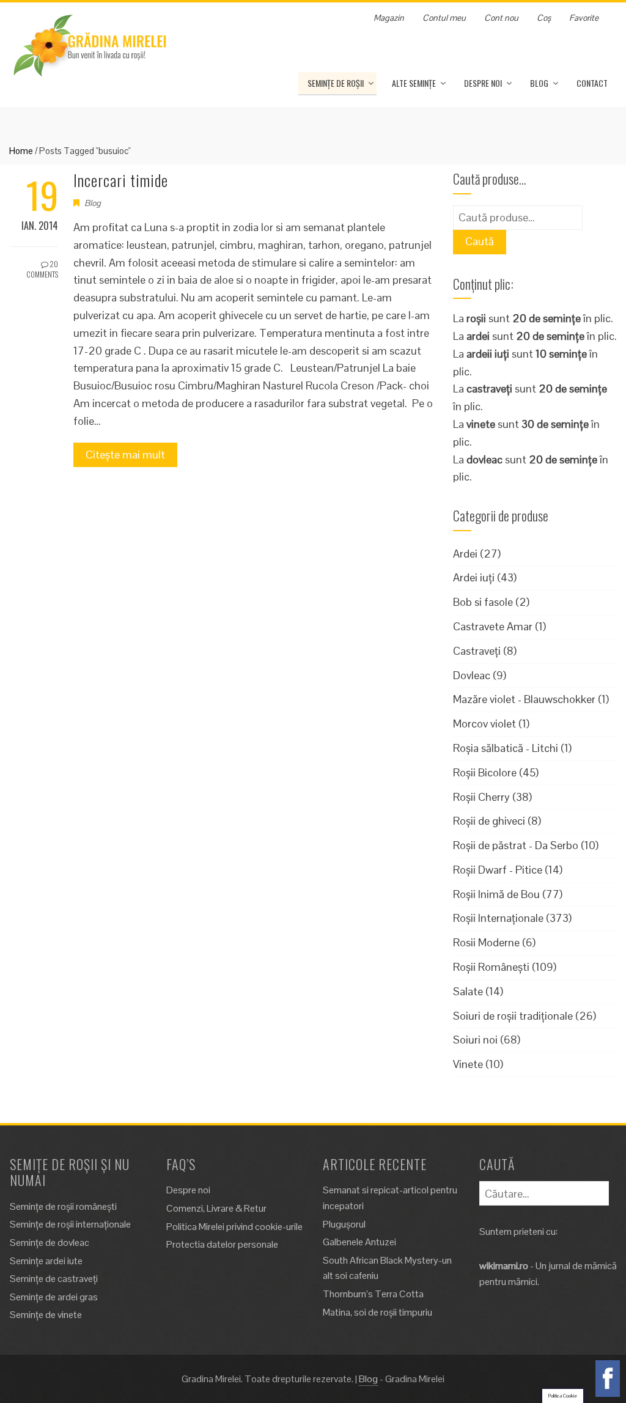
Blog (539, 82)
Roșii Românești (491, 967)
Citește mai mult (125, 454)
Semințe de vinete (46, 1314)
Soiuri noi (475, 1040)
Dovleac (471, 675)
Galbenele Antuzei (359, 1241)
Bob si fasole (483, 602)
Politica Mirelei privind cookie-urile (234, 1226)
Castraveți (477, 651)
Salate (468, 991)
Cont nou (501, 17)
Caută (479, 241)
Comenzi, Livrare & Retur (216, 1208)
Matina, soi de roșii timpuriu (377, 1312)
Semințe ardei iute (46, 1260)
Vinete (468, 1064)
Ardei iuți (474, 577)
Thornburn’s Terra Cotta (373, 1293)
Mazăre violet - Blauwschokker (524, 699)
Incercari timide (120, 180)
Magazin (389, 17)
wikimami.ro (503, 1265)
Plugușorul (344, 1224)
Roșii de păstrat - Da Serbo (515, 845)
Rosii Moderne (486, 942)
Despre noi (483, 82)
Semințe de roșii (335, 82)
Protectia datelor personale (222, 1244)
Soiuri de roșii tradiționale (513, 1016)
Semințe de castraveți (54, 1278)
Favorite (583, 17)
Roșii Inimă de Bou (496, 894)
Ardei (465, 554)
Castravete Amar (492, 626)
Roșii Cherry (481, 797)
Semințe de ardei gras (54, 1297)
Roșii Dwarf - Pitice (497, 870)
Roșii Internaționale (498, 918)
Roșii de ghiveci (489, 821)
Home (21, 151)
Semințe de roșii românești (63, 1206)
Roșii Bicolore (485, 772)
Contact (592, 82)
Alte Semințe (414, 82)
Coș (544, 17)
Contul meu (444, 17)
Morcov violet (484, 723)
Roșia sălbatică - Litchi (505, 748)
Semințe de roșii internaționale (70, 1224)
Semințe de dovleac (49, 1242)
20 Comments (42, 269)
